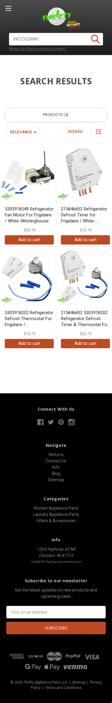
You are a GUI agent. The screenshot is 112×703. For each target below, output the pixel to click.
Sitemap (56, 479)
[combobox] (56, 39)
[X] (51, 422)
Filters (75, 132)
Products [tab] (55, 115)
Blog (56, 473)
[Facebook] (40, 422)
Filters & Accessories (56, 520)
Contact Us (56, 461)
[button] (98, 131)
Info (56, 467)
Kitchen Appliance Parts (56, 508)
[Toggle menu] (8, 8)
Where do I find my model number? (37, 49)
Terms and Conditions (63, 688)
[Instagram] (71, 422)
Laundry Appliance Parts (56, 514)
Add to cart (29, 239)
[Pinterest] (61, 422)
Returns (56, 454)
